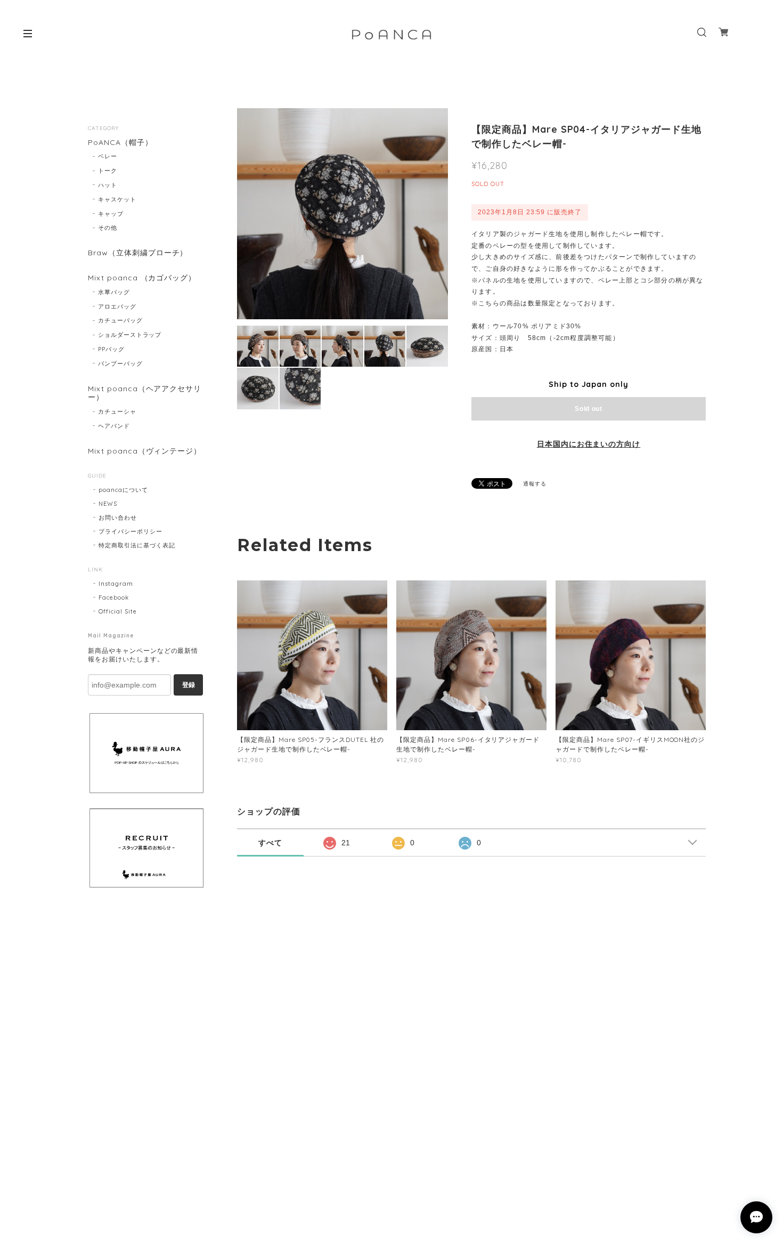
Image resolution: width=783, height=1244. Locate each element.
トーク (107, 170)
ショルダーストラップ (130, 334)
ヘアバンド (114, 426)
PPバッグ (111, 349)
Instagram (116, 583)
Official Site (117, 611)
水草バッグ (114, 292)
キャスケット (117, 199)
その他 (107, 227)
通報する (535, 483)
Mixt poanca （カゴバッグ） (142, 277)
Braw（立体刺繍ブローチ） (137, 252)
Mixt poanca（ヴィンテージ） (144, 451)
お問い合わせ (118, 517)
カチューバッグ (120, 320)
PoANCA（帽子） (120, 142)
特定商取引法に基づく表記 (137, 545)
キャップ (111, 213)
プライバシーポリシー (130, 531)
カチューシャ (117, 411)
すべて (270, 842)
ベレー (107, 156)
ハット (107, 185)
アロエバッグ (117, 306)
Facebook (114, 597)
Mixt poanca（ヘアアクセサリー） (144, 393)
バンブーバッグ (120, 363)
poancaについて (123, 490)
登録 (188, 685)
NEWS (108, 503)
